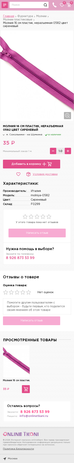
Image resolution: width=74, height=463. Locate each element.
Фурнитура (25, 16)
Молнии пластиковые (17, 19)
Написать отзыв (37, 233)
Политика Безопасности (18, 449)
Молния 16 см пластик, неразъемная (25, 380)
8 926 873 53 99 (20, 258)
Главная (8, 16)
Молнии (41, 16)
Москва (12, 458)
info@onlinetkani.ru (34, 416)
